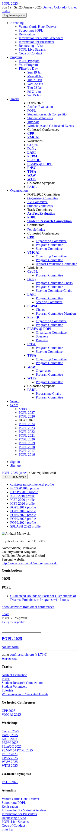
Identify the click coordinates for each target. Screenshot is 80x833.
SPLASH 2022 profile (25, 526)
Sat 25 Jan (34, 95)
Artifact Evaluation (40, 106)
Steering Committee (49, 248)
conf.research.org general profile (32, 484)
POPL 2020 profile (23, 515)
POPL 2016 (27, 454)
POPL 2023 (27, 428)
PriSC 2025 (9, 754)
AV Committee (37, 202)
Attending (17, 23)
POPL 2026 (27, 416)
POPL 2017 (27, 451)
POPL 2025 (10, 473)
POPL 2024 (27, 424)
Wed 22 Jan (35, 84)
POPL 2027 (27, 412)
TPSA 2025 (10, 758)
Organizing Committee (42, 198)
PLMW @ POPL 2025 (17, 750)
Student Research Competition (47, 114)
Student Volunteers (40, 118)
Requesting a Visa (31, 45)
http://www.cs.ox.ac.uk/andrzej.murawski (30, 563)
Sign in (15, 462)
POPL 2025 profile (14, 477)
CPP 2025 (8, 710)
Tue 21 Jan (34, 80)
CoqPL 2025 (10, 731)
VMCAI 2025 (11, 714)
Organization (19, 190)
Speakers (42, 336)
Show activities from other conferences (28, 607)
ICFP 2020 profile (22, 499)
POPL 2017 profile (23, 507)
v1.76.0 (41, 654)
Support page (9, 658)
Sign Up (7, 829)
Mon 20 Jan (35, 76)
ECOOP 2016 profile (24, 488)
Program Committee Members (56, 313)
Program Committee (49, 245)
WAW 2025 (10, 762)
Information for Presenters (36, 42)
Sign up (15, 465)
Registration (27, 34)
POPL (31, 110)
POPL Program (29, 61)
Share (5, 614)
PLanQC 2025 (12, 746)
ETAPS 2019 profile (24, 492)
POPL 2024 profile (23, 522)
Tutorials (33, 122)
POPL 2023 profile (23, 519)
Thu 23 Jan (34, 87)
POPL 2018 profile (23, 511)
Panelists (42, 340)
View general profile (13, 621)
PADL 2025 (10, 782)
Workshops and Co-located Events (50, 126)
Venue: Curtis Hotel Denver (37, 26)
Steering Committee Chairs (54, 290)
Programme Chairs (48, 393)
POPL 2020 (27, 439)
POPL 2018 (27, 447)
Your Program (28, 65)
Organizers (43, 370)
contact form (10, 647)
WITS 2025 (10, 765)
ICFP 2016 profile (22, 496)
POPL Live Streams (32, 49)
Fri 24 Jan (34, 91)
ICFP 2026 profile (22, 503)
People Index (36, 229)
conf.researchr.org (22, 654)
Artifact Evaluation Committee (56, 264)
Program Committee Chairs (54, 283)
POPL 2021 (27, 435)
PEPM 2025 (10, 742)
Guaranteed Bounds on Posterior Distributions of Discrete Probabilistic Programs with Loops (43, 597)
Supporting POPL (31, 30)
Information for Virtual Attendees (41, 38)
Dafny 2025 (10, 735)
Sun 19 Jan (34, 72)
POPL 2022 (27, 431)
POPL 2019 (27, 443)
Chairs (40, 309)
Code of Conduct (30, 53)
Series (23, 409)
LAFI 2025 (9, 739)
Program (16, 57)
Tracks (14, 99)
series (23, 473)
